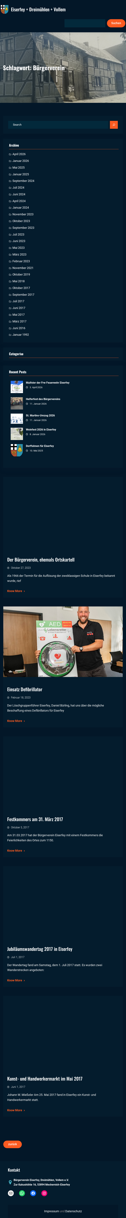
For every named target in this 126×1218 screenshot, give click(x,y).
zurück (12, 1144)
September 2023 (23, 227)
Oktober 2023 (21, 221)
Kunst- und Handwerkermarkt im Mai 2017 (45, 1078)
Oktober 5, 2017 (20, 827)
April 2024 (19, 201)
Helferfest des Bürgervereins (43, 399)
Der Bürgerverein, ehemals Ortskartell (40, 559)
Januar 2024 (20, 207)
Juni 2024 (18, 194)
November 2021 (22, 268)
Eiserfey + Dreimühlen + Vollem (38, 9)
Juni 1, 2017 (18, 1086)
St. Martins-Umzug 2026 (40, 415)
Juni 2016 (18, 328)
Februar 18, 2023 (21, 697)
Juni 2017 (18, 308)
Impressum (51, 1211)
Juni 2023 (18, 241)
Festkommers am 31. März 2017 (35, 819)
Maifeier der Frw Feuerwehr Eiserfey (47, 382)
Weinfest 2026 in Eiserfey (41, 429)
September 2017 (23, 294)
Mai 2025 (18, 167)
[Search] (114, 125)
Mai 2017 (18, 314)
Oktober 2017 (21, 288)
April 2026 (19, 154)
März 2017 (19, 321)
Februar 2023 (21, 261)
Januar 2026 (20, 161)
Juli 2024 (18, 187)
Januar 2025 (20, 174)
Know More (14, 591)
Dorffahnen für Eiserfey (40, 446)
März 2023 (19, 254)
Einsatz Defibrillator (24, 689)
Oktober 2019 (21, 274)
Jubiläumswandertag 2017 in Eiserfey (39, 948)
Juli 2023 (18, 234)
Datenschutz (73, 1211)
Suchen (116, 23)
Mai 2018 (18, 281)
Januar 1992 (20, 334)
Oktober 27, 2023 (21, 567)
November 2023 (22, 214)
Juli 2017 (18, 301)
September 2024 (23, 181)
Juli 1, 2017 (17, 957)
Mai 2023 (18, 247)
